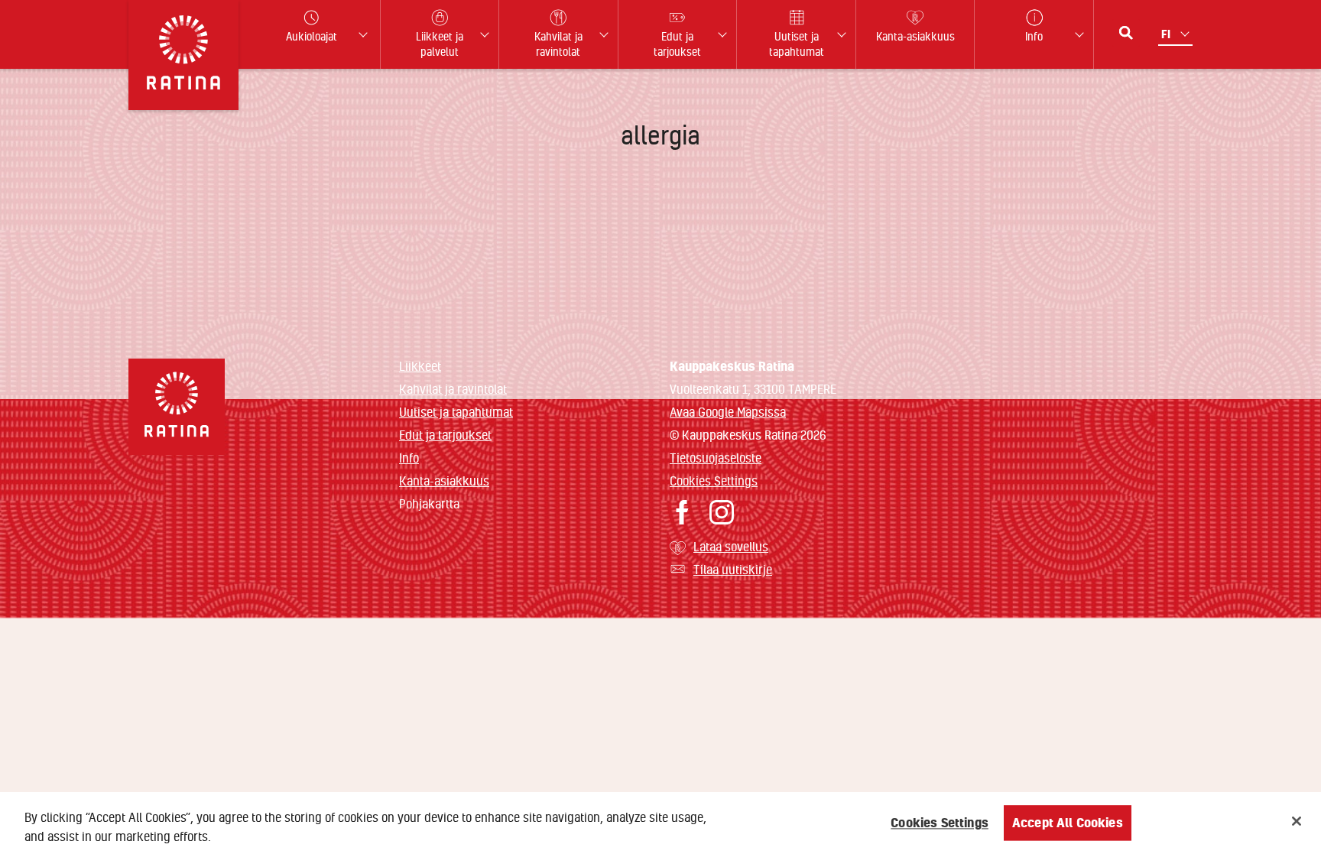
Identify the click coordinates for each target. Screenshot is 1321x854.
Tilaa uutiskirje (732, 569)
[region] (660, 823)
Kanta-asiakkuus (444, 480)
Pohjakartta (429, 504)
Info (409, 458)
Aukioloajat (311, 36)
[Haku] (1126, 33)
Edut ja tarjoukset (445, 435)
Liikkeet (420, 366)
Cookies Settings (714, 480)
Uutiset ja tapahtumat (456, 412)
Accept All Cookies (1067, 823)
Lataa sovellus (730, 546)
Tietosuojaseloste (715, 458)
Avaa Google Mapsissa (728, 412)
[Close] (1296, 821)
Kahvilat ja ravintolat (453, 389)
